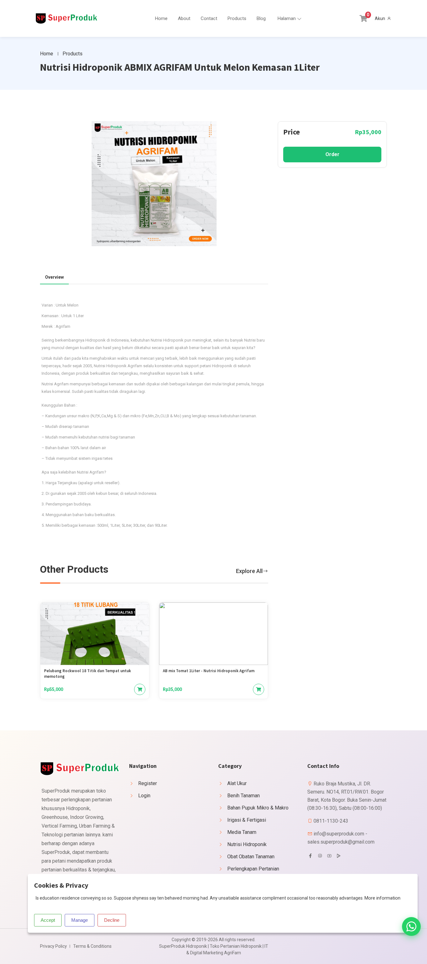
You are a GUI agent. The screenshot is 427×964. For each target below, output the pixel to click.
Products (237, 18)
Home (161, 18)
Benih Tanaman (243, 796)
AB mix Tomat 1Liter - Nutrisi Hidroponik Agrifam (208, 670)
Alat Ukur (237, 783)
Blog (261, 18)
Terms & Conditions (92, 946)
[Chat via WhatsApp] (411, 926)
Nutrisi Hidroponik (247, 844)
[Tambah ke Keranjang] (139, 689)
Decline (111, 920)
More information (382, 898)
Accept (48, 920)
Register (147, 783)
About (184, 18)
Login (144, 796)
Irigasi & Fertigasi (246, 820)
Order (332, 154)
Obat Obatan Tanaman (250, 857)
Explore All (249, 571)
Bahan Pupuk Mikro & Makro (258, 808)
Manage (79, 920)
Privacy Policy (53, 946)
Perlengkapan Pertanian (253, 869)
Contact (209, 18)
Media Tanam (241, 832)
